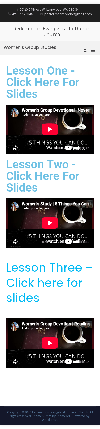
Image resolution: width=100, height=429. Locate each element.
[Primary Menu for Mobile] (92, 50)
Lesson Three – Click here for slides (49, 283)
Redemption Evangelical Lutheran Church (52, 31)
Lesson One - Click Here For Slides (42, 82)
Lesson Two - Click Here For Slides (42, 175)
